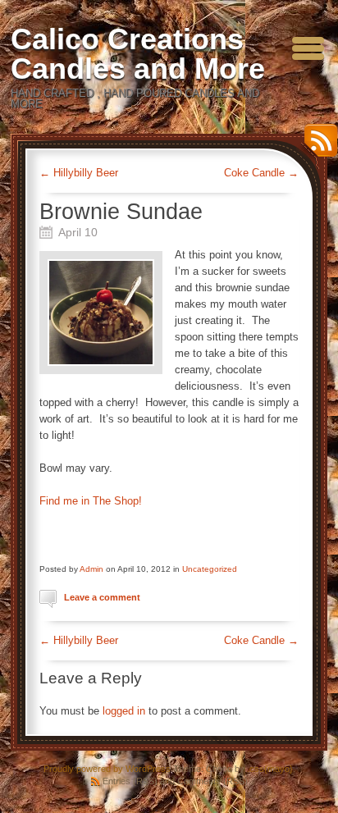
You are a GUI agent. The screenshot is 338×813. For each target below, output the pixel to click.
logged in (124, 711)
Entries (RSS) (130, 781)
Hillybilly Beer (78, 173)
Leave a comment (102, 597)
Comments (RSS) (212, 781)
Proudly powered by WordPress (107, 769)
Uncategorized (209, 568)
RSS (316, 146)
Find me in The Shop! (90, 501)
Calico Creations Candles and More (138, 53)
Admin (91, 568)
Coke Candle (261, 173)
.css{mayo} (270, 769)
